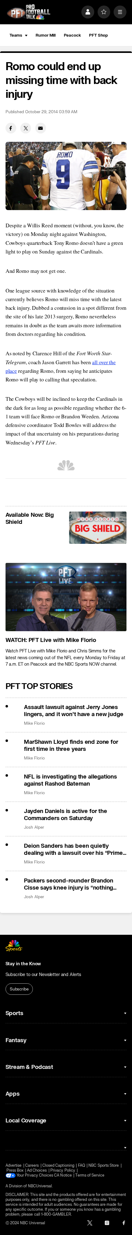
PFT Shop (98, 35)
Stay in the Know (23, 964)
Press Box (15, 1170)
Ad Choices (37, 1170)
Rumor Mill (46, 35)
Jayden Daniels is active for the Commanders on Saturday (65, 815)
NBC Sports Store (103, 1165)
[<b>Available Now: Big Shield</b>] (97, 528)
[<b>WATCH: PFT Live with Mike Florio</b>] (66, 597)
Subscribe (19, 989)
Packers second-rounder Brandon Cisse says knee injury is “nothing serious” (68, 884)
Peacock (72, 35)
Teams (16, 35)
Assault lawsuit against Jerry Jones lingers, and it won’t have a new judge (73, 711)
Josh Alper (34, 827)
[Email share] (40, 128)
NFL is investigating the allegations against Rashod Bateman (70, 780)
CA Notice (63, 1175)
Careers (32, 1165)
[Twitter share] (25, 128)
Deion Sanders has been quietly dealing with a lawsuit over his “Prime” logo (74, 850)
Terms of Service (89, 1175)
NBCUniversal (40, 1186)
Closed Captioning (58, 1165)
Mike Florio (34, 723)
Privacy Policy (62, 1170)
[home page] (29, 12)
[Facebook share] (11, 128)
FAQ (81, 1165)
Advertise (14, 1165)
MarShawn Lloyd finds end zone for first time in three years (71, 746)
